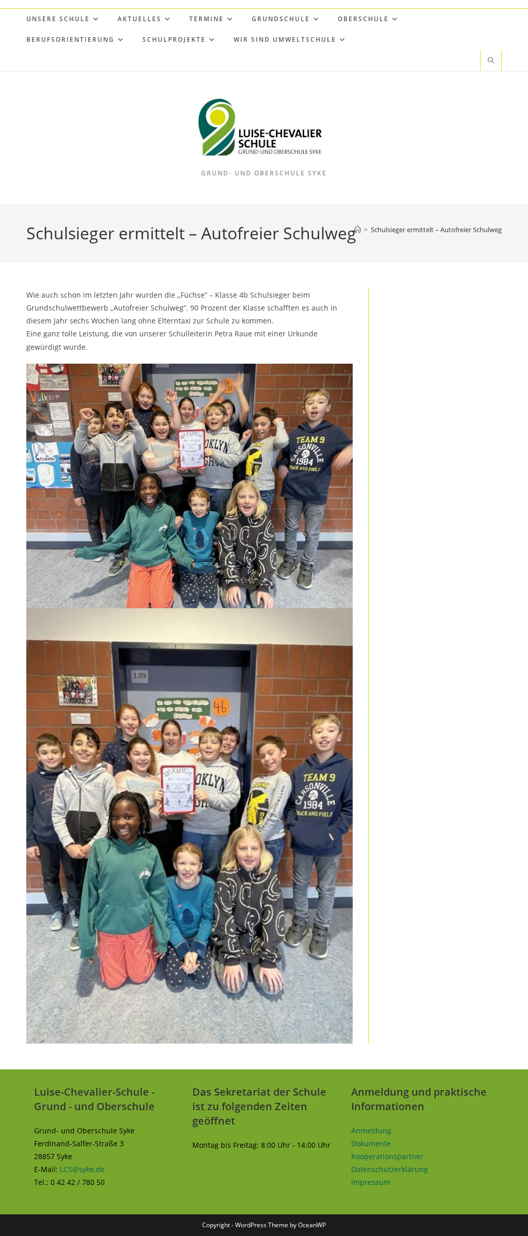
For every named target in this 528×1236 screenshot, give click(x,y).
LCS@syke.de (82, 1169)
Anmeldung (371, 1130)
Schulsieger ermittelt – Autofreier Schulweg (436, 229)
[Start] (357, 229)
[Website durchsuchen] (491, 61)
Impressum (370, 1182)
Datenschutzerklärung (389, 1169)
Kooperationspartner (387, 1156)
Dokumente (371, 1143)
